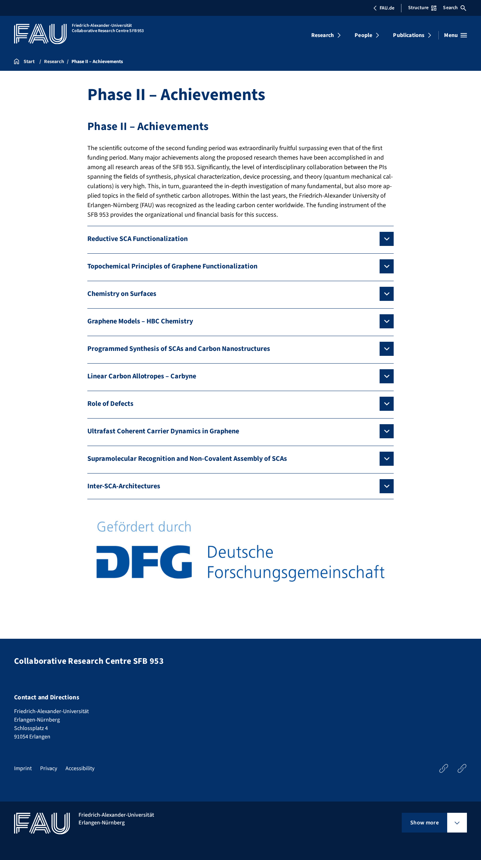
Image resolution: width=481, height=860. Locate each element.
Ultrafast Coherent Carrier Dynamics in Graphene (163, 431)
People (363, 35)
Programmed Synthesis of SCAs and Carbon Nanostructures (178, 349)
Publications (408, 35)
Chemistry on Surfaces (121, 294)
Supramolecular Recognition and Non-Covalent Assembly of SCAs (187, 459)
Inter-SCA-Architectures (123, 486)
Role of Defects (110, 404)
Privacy (48, 768)
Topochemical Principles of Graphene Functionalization (172, 266)
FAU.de (387, 8)
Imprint (23, 768)
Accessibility (79, 768)
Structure (418, 7)
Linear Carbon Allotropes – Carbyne (141, 376)
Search (450, 7)
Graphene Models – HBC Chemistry (140, 321)
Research (322, 35)
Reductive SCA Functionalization (137, 239)
